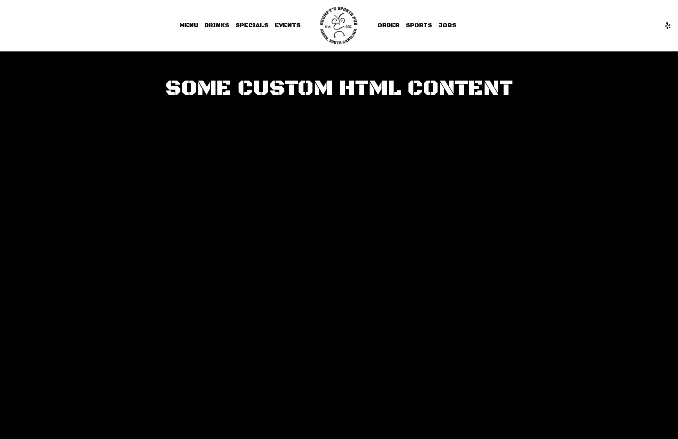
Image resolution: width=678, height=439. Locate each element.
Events (288, 25)
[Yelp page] (668, 25)
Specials (251, 25)
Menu (188, 25)
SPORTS (419, 25)
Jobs (447, 25)
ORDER (388, 25)
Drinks (216, 25)
